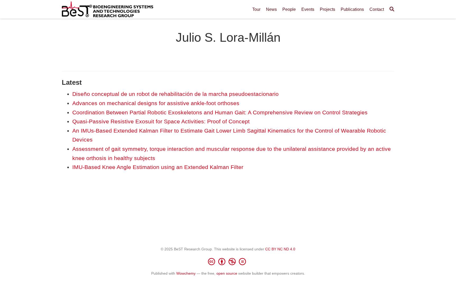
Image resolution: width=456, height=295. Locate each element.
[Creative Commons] (228, 261)
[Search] (392, 9)
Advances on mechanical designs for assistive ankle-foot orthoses (155, 103)
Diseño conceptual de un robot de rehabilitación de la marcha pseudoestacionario (175, 94)
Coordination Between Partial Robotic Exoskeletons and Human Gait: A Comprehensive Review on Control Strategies (220, 112)
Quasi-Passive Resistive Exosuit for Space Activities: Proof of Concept (161, 121)
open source (226, 273)
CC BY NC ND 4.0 (280, 249)
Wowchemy (186, 273)
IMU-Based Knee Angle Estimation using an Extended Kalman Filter (157, 167)
